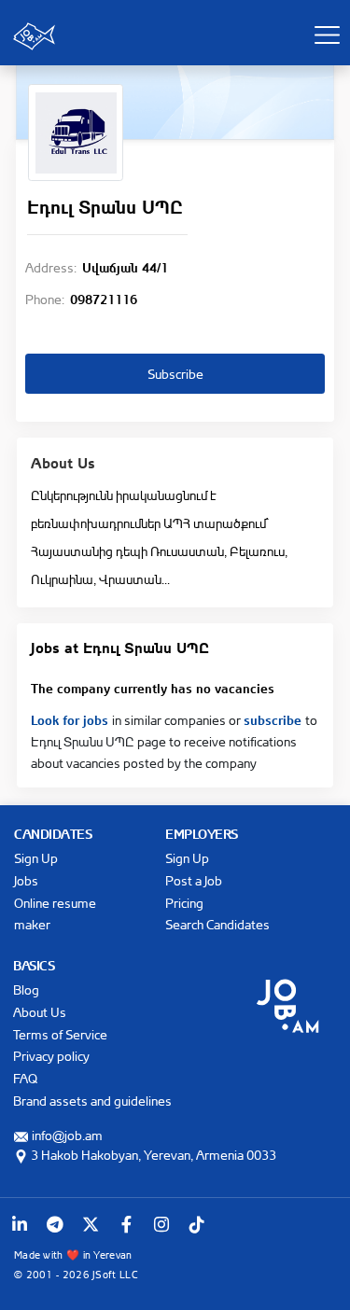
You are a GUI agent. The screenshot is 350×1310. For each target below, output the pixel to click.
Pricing (184, 903)
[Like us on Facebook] (126, 1224)
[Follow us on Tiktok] (197, 1224)
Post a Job (193, 880)
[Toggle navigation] (326, 34)
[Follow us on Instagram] (161, 1224)
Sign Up (36, 858)
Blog (26, 989)
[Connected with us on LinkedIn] (20, 1224)
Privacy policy (51, 1056)
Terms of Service (60, 1034)
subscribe (274, 718)
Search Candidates (217, 924)
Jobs (26, 880)
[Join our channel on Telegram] (55, 1224)
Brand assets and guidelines (92, 1100)
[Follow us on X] (90, 1224)
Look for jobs (71, 718)
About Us (39, 1012)
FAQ (25, 1078)
